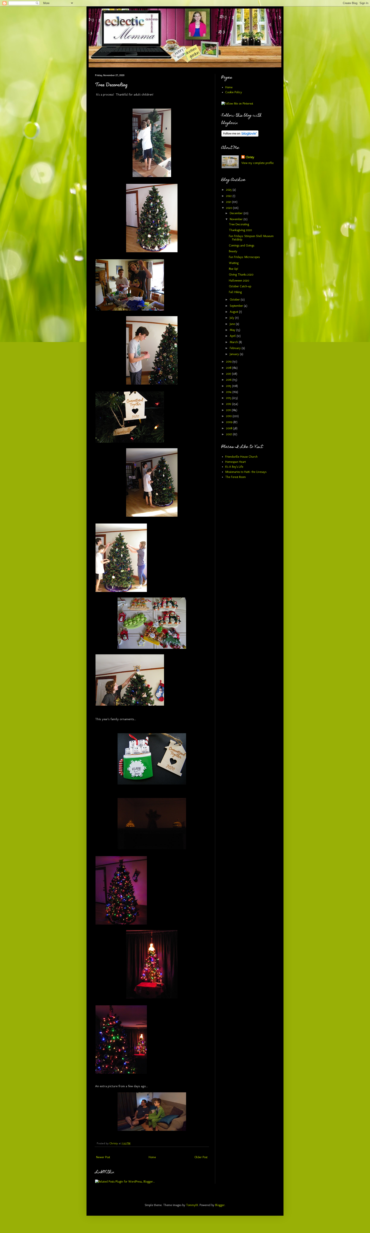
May (233, 330)
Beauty (233, 251)
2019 (229, 361)
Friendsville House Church (241, 457)
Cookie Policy (233, 92)
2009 (229, 422)
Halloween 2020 (239, 280)
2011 (229, 410)
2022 (229, 196)
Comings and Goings (241, 245)
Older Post (200, 1157)
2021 (229, 202)
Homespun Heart (235, 462)
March (234, 342)
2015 (229, 386)
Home (152, 1157)
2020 (229, 208)
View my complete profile (257, 163)
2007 (229, 434)
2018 (229, 368)
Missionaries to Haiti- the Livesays (245, 472)
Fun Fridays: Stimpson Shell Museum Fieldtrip (251, 238)
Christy (250, 157)
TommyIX (192, 1205)
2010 (229, 416)
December (236, 213)
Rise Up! (233, 269)
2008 (229, 428)
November (236, 219)
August (234, 312)
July (232, 318)
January (235, 354)
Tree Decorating (239, 224)
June (233, 324)
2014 (229, 392)
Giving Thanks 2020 (241, 274)
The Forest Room (235, 477)
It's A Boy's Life (234, 467)
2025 (229, 190)
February (236, 348)
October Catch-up (240, 286)
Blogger (220, 1205)
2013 (229, 398)
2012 (229, 404)
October (235, 299)
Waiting (234, 263)
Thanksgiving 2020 (240, 230)
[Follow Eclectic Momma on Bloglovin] (239, 135)
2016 (229, 380)
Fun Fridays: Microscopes (244, 257)
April (233, 336)
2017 (229, 374)
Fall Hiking (235, 292)
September (237, 306)
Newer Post (103, 1157)
